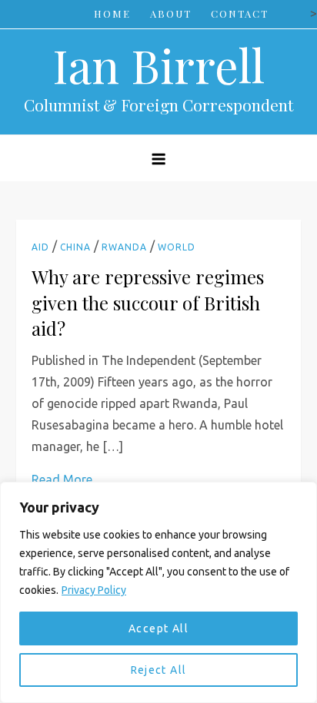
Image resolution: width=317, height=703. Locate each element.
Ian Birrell (158, 64)
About (171, 13)
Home (112, 13)
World (176, 247)
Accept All (158, 628)
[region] (158, 592)
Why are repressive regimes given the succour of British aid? (148, 302)
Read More (62, 479)
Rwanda (124, 247)
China (75, 247)
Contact (240, 13)
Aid (40, 247)
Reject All (159, 670)
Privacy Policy (94, 590)
